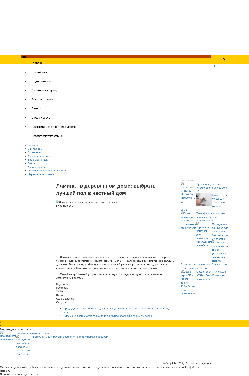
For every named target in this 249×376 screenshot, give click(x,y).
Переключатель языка (47, 136)
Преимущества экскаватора (32, 333)
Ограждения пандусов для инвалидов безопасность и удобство (220, 231)
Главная (37, 63)
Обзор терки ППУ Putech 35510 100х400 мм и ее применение (211, 275)
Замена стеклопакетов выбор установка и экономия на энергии (204, 266)
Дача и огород (41, 117)
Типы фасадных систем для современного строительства (210, 216)
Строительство (42, 81)
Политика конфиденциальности (54, 126)
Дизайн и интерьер (44, 90)
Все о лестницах (42, 99)
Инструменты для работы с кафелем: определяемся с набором (69, 336)
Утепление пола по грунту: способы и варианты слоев (107, 315)
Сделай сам (39, 72)
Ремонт (37, 108)
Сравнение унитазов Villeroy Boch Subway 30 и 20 (211, 187)
